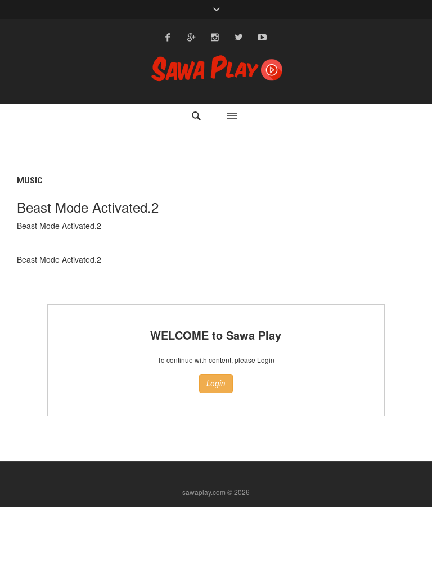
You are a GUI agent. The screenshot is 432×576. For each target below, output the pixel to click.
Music (30, 180)
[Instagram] (215, 37)
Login (216, 383)
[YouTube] (262, 37)
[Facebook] (167, 37)
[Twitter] (238, 37)
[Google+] (191, 37)
